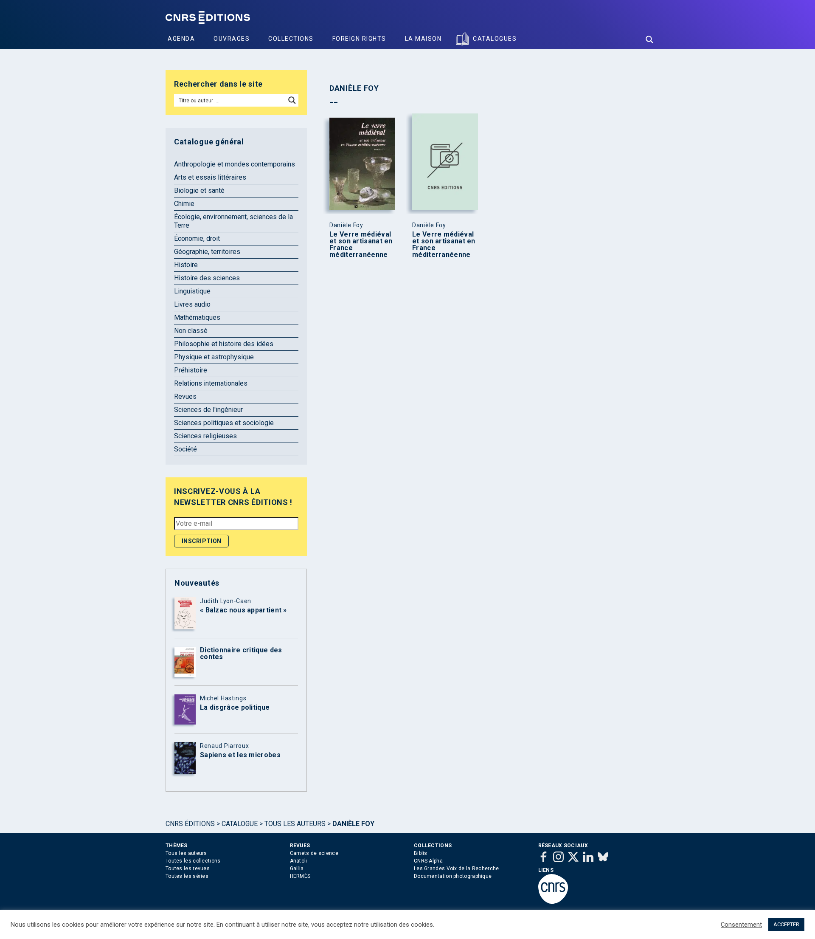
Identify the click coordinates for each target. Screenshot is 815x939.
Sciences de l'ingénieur (208, 410)
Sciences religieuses (205, 436)
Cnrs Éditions (190, 824)
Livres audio (192, 304)
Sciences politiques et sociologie (224, 423)
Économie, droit (197, 238)
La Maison (423, 38)
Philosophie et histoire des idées (223, 344)
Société (185, 449)
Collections (291, 38)
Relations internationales (210, 383)
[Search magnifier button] (649, 39)
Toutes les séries (187, 876)
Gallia (297, 868)
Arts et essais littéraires (210, 177)
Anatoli (298, 861)
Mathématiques (197, 317)
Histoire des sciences (207, 278)
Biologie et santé (199, 190)
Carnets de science (314, 853)
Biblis (420, 853)
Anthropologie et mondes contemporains (234, 164)
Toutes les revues (188, 868)
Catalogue (240, 824)
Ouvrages (232, 38)
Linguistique (192, 291)
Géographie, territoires (207, 252)
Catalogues (495, 38)
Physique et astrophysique (214, 357)
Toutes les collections (193, 861)
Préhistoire (190, 370)
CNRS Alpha (428, 861)
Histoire (186, 265)
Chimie (184, 204)
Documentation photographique (453, 876)
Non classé (191, 331)
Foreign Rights (359, 38)
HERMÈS (300, 876)
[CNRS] (553, 902)
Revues (185, 396)
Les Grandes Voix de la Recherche (456, 868)
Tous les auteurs (295, 824)
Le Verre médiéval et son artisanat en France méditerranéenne (361, 244)
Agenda (181, 38)
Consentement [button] (741, 924)
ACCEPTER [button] (786, 924)
